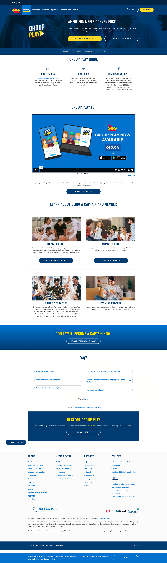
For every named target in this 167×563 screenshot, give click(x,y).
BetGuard (87, 472)
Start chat (14, 442)
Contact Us (88, 482)
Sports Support (89, 465)
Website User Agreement (121, 487)
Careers (31, 482)
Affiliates (31, 486)
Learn (76, 9)
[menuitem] (65, 51)
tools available (90, 426)
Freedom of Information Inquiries (124, 484)
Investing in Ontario (63, 479)
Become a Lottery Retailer (37, 492)
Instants (36, 9)
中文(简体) (31, 499)
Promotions (65, 9)
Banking (31, 479)
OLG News (60, 462)
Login (132, 9)
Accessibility (116, 465)
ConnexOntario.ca (103, 518)
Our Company (33, 462)
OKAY (125, 558)
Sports (54, 9)
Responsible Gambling (36, 472)
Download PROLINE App (37, 469)
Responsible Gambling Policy (122, 496)
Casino (45, 9)
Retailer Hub (32, 489)
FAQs (86, 399)
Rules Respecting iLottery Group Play (86, 408)
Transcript (131, 175)
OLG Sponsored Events (64, 475)
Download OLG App (35, 465)
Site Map (87, 479)
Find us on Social (48, 509)
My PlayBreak (89, 475)
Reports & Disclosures (64, 465)
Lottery (26, 9)
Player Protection (62, 469)
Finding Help (88, 469)
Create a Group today (45, 78)
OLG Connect (33, 475)
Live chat (87, 485)
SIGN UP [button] (146, 9)
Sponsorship (60, 472)
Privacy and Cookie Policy (121, 462)
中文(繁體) (31, 496)
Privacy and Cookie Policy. (44, 559)
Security (114, 469)
